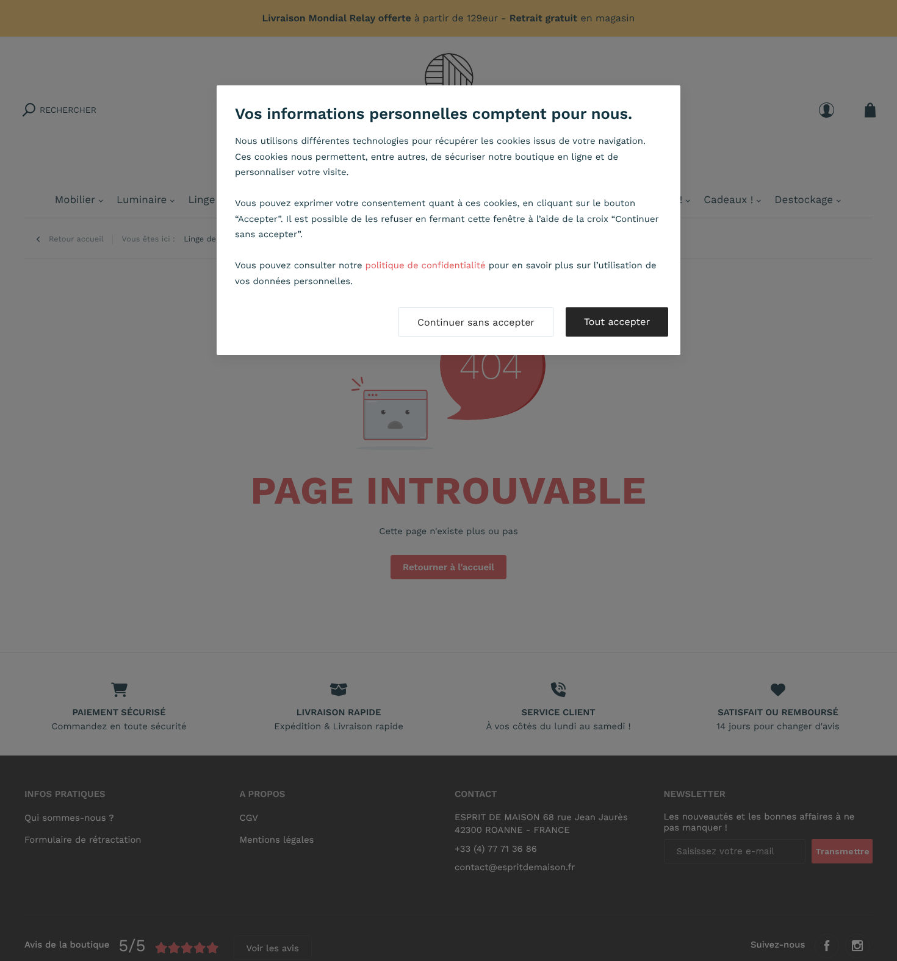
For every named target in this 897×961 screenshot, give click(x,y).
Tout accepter (617, 321)
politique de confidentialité (426, 265)
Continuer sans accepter (476, 322)
